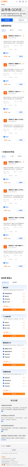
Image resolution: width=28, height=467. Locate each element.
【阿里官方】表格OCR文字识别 (16, 217)
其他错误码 (3, 439)
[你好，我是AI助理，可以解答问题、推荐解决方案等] (19, 1)
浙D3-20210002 (14, 463)
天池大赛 (10, 453)
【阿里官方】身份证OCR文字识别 (15, 35)
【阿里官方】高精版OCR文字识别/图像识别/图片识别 (15, 63)
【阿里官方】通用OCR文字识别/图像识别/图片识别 (16, 119)
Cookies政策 (13, 458)
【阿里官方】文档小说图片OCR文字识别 (16, 245)
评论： (15, 45)
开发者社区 (6, 453)
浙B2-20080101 (15, 461)
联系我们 (14, 450)
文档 (2, 453)
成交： (5, 45)
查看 (2, 411)
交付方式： (6, 47)
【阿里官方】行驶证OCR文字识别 (15, 91)
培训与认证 (15, 453)
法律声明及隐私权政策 (5, 458)
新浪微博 (8, 446)
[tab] (4, 30)
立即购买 (21, 182)
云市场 (3, 4)
